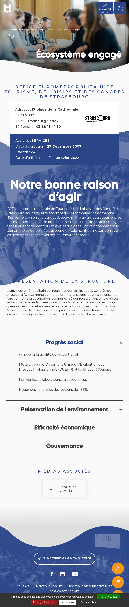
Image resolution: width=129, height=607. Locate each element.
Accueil (12, 29)
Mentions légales (49, 586)
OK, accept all (109, 596)
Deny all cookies (45, 602)
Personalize (67, 602)
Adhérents (22, 29)
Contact (23, 586)
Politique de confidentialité (90, 586)
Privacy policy (88, 602)
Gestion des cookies (64, 591)
